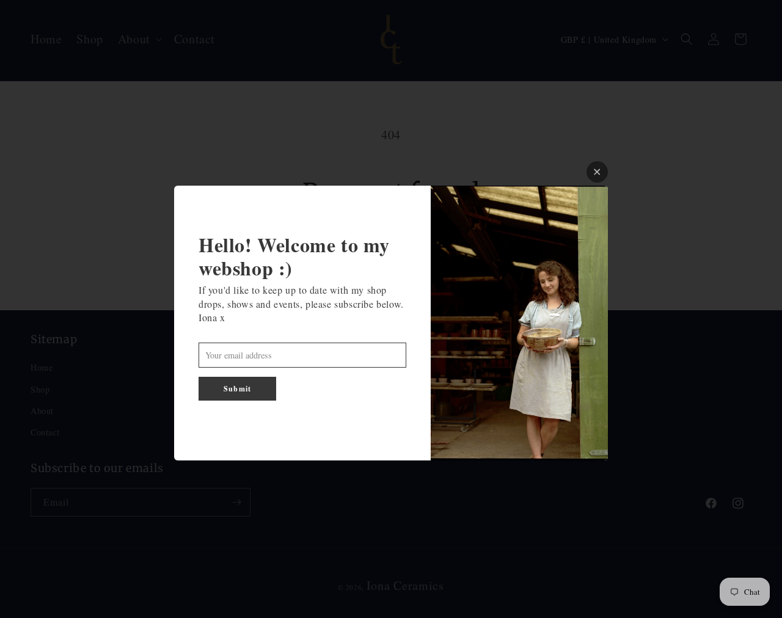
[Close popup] (597, 172)
